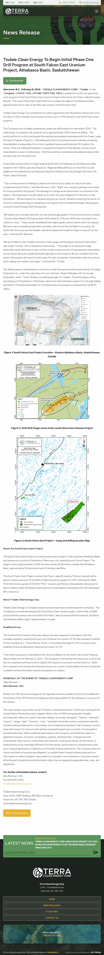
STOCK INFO (52, 911)
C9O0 (40, 2)
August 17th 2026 (66, 843)
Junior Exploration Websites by (83, 952)
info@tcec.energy (91, 2)
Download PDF (15, 80)
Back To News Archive (17, 813)
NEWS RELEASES (52, 905)
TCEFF (26, 2)
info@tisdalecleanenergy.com (18, 783)
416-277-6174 (68, 2)
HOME (52, 899)
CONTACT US (52, 918)
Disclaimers (52, 952)
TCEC (12, 2)
